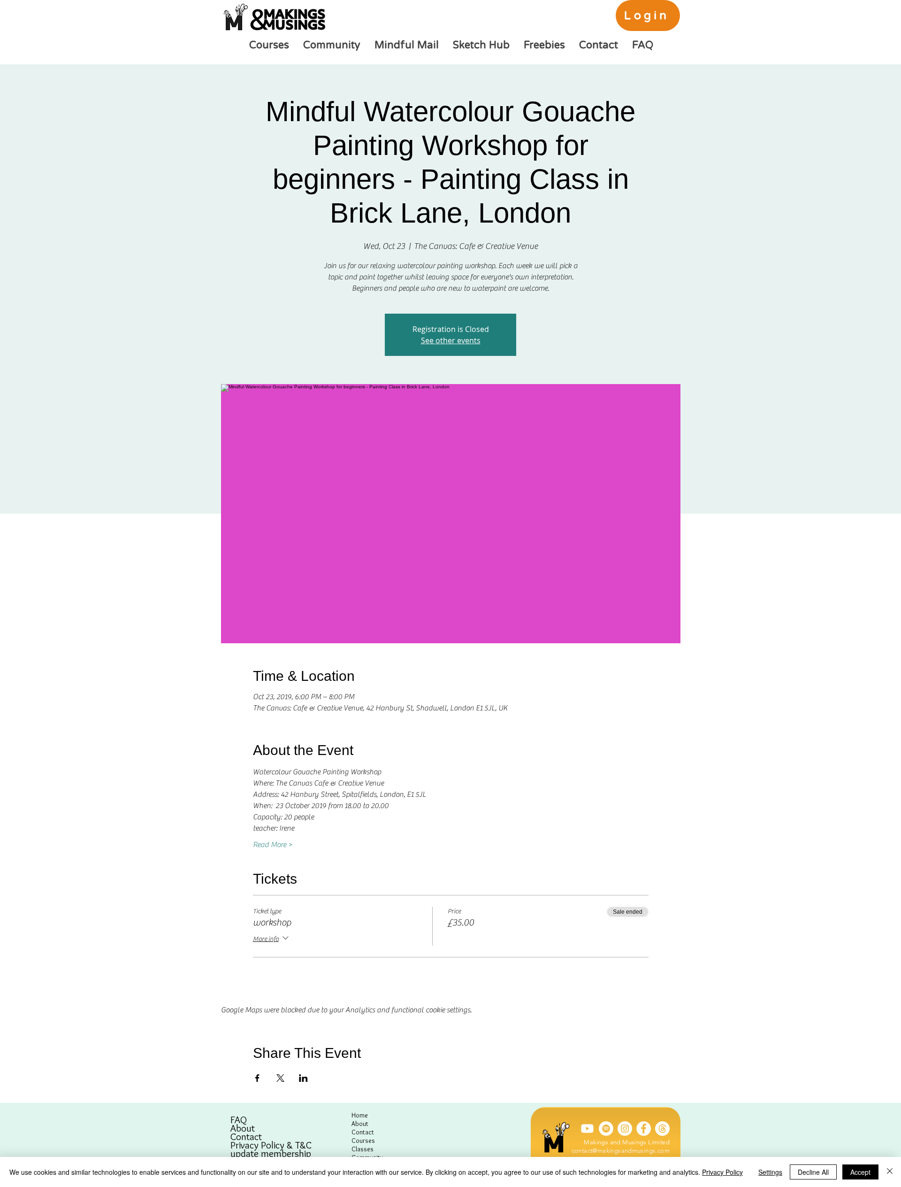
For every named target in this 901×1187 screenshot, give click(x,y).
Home (359, 1115)
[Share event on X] (280, 1078)
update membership (270, 1153)
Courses (363, 1140)
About (242, 1128)
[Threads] (662, 1128)
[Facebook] (643, 1128)
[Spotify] (606, 1128)
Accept (860, 1172)
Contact (246, 1137)
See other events (451, 340)
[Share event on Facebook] (257, 1078)
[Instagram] (625, 1128)
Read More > (272, 844)
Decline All (813, 1172)
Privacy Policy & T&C (271, 1145)
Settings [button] (770, 1172)
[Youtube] (587, 1128)
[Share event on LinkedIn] (303, 1078)
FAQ (238, 1120)
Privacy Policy (722, 1172)
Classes (362, 1149)
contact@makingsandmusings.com (621, 1150)
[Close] (889, 1171)
